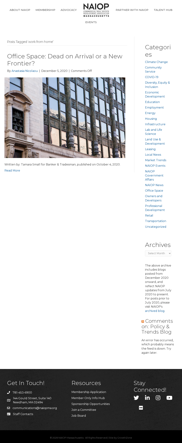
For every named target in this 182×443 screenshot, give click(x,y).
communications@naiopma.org (35, 408)
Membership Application (88, 392)
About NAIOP (20, 10)
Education (152, 102)
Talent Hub (163, 10)
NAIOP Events (155, 165)
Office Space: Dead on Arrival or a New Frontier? (64, 59)
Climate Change (156, 62)
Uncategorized (155, 226)
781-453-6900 (22, 392)
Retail (149, 215)
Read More (12, 170)
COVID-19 (151, 77)
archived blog (155, 311)
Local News (153, 154)
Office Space (154, 190)
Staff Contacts (23, 414)
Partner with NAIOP (132, 10)
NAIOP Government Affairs (154, 175)
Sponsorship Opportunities (90, 404)
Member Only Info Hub (88, 398)
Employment (154, 107)
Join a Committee (83, 410)
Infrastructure (155, 124)
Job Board (78, 415)
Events (91, 22)
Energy (150, 113)
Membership (45, 10)
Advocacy (69, 10)
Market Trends (155, 160)
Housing (151, 118)
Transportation (155, 221)
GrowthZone (124, 437)
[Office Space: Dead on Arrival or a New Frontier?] (64, 117)
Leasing (150, 149)
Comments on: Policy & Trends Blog (157, 326)
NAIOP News (154, 185)
